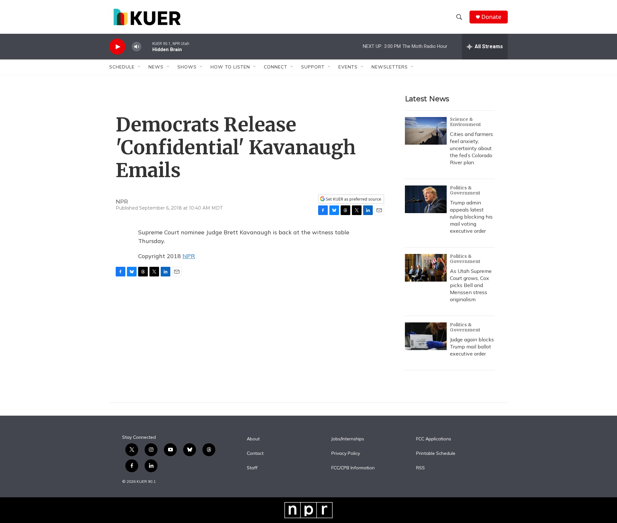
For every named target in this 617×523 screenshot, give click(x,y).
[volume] (136, 47)
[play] (117, 46)
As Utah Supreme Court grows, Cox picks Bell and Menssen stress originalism (471, 285)
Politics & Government (465, 190)
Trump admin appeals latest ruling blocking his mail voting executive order (471, 216)
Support (313, 67)
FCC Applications (433, 439)
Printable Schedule (435, 453)
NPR (189, 256)
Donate (491, 17)
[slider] (147, 46)
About (253, 439)
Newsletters (389, 67)
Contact (255, 453)
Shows (187, 67)
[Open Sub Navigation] (139, 66)
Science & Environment (465, 121)
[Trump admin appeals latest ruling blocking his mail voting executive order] (426, 199)
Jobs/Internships (347, 439)
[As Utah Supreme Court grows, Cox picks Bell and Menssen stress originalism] (426, 268)
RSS (420, 468)
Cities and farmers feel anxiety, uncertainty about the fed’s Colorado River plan (471, 148)
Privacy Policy (345, 453)
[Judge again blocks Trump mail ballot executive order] (426, 336)
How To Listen (230, 67)
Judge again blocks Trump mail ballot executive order (472, 346)
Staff (252, 468)
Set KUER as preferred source (353, 199)
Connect (275, 67)
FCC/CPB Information (353, 468)
